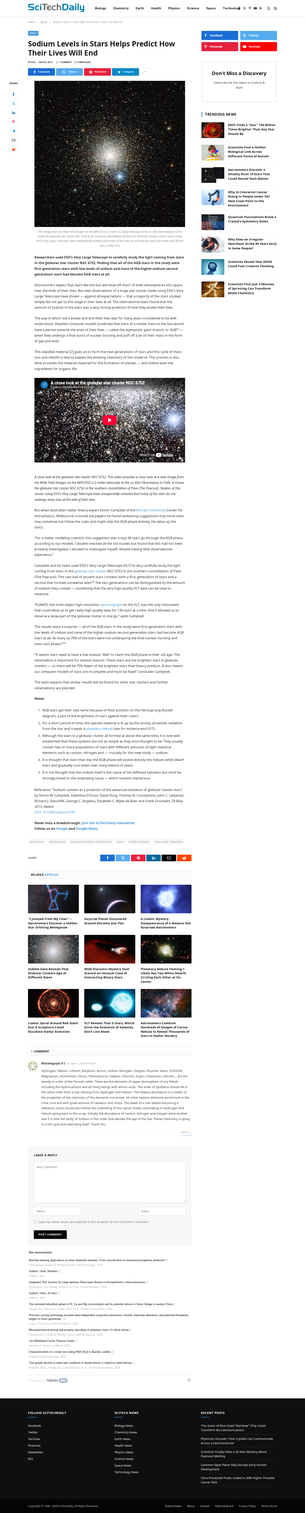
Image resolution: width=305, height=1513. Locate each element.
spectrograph (111, 604)
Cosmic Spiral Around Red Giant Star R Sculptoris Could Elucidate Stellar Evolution (53, 1027)
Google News (87, 828)
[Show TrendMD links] (189, 1380)
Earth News (123, 1439)
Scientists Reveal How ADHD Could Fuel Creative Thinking (251, 264)
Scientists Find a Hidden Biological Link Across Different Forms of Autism (248, 151)
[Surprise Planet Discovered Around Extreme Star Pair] (109, 899)
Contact (205, 1506)
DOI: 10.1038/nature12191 (55, 812)
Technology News (127, 1472)
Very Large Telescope (168, 841)
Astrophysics (57, 841)
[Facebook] (13, 94)
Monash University (151, 510)
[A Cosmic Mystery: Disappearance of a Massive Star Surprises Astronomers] (166, 899)
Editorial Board (224, 1506)
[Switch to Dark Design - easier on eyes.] (268, 8)
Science (193, 8)
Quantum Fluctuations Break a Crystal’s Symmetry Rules (252, 219)
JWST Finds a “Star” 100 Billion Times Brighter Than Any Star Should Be (251, 129)
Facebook (34, 1426)
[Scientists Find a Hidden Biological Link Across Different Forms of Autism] (212, 152)
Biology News (124, 1426)
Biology (100, 8)
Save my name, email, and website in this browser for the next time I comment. (94, 1222)
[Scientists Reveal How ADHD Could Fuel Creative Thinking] (212, 267)
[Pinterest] (13, 122)
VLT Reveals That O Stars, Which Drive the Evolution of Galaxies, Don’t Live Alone (109, 1027)
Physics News (124, 1452)
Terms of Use (269, 1506)
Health (156, 8)
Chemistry (121, 8)
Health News (123, 1445)
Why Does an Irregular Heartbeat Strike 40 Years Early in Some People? (252, 243)
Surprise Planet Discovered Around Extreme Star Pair (105, 921)
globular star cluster (90, 571)
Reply (185, 1132)
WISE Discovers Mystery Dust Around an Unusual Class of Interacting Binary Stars (106, 973)
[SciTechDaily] (56, 8)
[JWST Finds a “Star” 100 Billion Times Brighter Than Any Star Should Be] (212, 130)
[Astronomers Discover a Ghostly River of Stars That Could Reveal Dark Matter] (212, 175)
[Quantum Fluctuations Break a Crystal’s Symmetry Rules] (212, 222)
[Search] (275, 8)
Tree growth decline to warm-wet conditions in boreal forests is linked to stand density (80, 1362)
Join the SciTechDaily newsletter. (108, 823)
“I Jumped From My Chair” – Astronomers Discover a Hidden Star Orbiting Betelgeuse (52, 923)
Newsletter (35, 1452)
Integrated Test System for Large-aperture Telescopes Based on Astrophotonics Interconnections (87, 1282)
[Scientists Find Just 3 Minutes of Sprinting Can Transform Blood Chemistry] (212, 289)
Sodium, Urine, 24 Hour (43, 1293)
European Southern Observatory (91, 841)
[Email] (13, 140)
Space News (123, 1465)
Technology (231, 8)
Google (62, 828)
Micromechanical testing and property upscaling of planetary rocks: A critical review (79, 1329)
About (191, 1506)
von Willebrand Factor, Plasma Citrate (51, 1340)
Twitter (33, 1432)
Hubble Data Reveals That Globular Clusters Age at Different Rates (48, 973)
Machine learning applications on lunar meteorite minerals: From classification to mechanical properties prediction (97, 1260)
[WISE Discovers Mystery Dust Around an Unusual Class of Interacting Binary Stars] (109, 949)
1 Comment (65, 62)
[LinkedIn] (13, 113)
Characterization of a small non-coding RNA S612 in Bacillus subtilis (70, 1351)
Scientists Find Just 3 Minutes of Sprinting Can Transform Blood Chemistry (251, 288)
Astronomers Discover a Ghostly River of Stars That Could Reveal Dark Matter (249, 174)
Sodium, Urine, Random (43, 1271)
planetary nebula (99, 728)
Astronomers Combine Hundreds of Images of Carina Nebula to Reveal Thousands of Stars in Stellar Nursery (165, 1029)
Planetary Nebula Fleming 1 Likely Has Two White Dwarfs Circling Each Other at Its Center (163, 975)
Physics (174, 8)
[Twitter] (13, 104)
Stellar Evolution (139, 841)
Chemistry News (126, 1432)
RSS (30, 1459)
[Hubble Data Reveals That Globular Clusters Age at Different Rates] (53, 949)
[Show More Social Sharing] (144, 72)
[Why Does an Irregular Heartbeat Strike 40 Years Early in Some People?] (212, 244)
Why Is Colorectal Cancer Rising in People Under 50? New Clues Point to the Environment (249, 198)
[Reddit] (13, 149)
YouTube (34, 1439)
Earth (140, 8)
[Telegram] (13, 131)
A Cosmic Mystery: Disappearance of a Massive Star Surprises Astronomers (166, 923)
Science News (124, 1459)
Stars (120, 841)
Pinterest (34, 1445)
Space (211, 8)
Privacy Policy (247, 1506)
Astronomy (37, 841)
